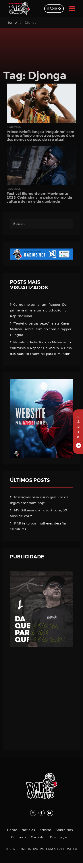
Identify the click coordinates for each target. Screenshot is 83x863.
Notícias (28, 830)
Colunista (19, 837)
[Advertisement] (41, 695)
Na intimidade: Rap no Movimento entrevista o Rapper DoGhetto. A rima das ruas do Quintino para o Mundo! (41, 348)
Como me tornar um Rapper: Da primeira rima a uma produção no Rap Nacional (38, 310)
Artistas (45, 830)
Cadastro (38, 837)
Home (12, 22)
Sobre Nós (64, 830)
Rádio (52, 8)
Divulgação (59, 837)
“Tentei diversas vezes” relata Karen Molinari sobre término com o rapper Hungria (40, 329)
